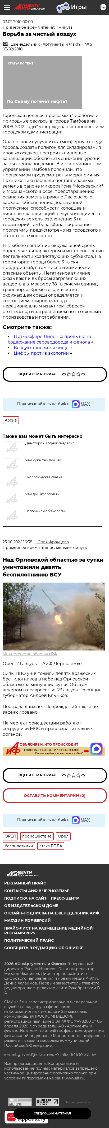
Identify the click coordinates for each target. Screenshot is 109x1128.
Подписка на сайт (25, 898)
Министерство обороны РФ (30, 654)
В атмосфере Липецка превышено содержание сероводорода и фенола (49, 339)
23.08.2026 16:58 (17, 542)
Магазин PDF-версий (27, 920)
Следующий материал (52, 1113)
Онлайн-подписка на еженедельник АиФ (51, 913)
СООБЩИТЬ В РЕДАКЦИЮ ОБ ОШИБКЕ (43, 947)
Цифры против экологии (41, 353)
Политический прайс (29, 940)
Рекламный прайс (25, 883)
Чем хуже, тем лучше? (43, 460)
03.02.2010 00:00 (18, 21)
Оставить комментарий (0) (54, 795)
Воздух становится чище (41, 347)
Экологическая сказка (43, 477)
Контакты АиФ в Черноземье (36, 890)
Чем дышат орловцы (42, 494)
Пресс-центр (65, 898)
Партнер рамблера (77, 1102)
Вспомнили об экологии (45, 511)
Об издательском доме (31, 905)
